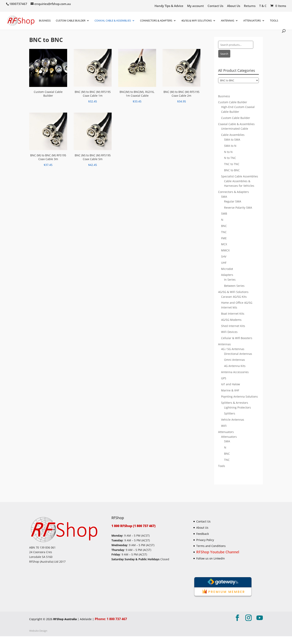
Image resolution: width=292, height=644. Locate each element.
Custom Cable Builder (70, 20)
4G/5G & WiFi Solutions (196, 20)
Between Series (234, 286)
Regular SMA (232, 201)
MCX (224, 244)
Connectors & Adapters (156, 20)
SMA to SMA (232, 139)
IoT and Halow (230, 384)
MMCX (225, 250)
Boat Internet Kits (232, 313)
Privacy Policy (205, 540)
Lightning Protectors (237, 407)
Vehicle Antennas (232, 419)
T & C (263, 6)
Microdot (227, 269)
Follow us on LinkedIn (210, 558)
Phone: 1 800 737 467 (111, 619)
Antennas (227, 20)
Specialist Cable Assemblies (239, 176)
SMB (224, 213)
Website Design (38, 630)
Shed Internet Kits (233, 326)
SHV (223, 256)
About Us (233, 6)
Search (224, 53)
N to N (228, 152)
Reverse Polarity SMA (238, 207)
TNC (224, 232)
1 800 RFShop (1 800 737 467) (133, 526)
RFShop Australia (65, 619)
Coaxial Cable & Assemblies (113, 20)
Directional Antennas (238, 354)
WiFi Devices (229, 332)
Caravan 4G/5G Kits (234, 297)
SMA (224, 196)
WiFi (224, 426)
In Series (230, 279)
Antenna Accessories (235, 372)
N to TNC (230, 158)
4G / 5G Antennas (232, 349)
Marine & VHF (230, 390)
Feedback (202, 534)
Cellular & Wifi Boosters (236, 338)
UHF (223, 263)
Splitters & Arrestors (234, 403)
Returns (249, 6)
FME (224, 238)
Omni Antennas (234, 360)
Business (45, 20)
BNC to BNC (232, 170)
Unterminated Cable (234, 128)
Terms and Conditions (211, 546)
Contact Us (215, 6)
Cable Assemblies (233, 135)
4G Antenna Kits (235, 366)
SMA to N (230, 146)
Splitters (229, 413)
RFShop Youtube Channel (217, 552)
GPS (223, 378)
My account (195, 6)
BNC (224, 226)
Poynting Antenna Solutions (239, 396)
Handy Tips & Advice (169, 6)
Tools (274, 20)
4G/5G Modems (231, 320)
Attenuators (226, 432)
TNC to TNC (231, 164)
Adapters (227, 275)
